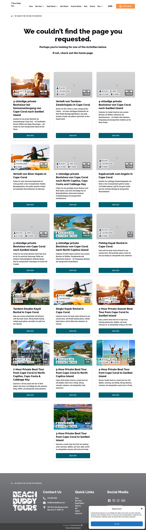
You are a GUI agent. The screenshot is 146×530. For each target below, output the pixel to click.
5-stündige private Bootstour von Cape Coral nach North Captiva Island (72, 246)
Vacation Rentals (76, 6)
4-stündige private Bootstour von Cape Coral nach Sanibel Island (115, 105)
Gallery (77, 511)
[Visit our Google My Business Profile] (113, 500)
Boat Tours (78, 500)
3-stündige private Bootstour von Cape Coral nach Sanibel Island (29, 246)
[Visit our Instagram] (118, 500)
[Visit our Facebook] (109, 500)
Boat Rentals (64, 6)
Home (31, 6)
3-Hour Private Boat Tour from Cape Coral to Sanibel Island (73, 437)
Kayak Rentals (79, 503)
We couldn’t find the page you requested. (28, 16)
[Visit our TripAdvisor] (123, 500)
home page (86, 53)
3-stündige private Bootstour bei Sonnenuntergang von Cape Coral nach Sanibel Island (28, 108)
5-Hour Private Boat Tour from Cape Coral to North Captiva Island (72, 373)
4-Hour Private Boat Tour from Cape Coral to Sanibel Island (115, 373)
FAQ (76, 508)
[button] (142, 509)
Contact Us (78, 513)
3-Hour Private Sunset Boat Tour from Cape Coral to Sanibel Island (116, 312)
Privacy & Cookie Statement (73, 528)
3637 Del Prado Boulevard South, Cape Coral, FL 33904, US (57, 508)
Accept (116, 524)
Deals (85, 6)
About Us (78, 505)
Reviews (92, 6)
